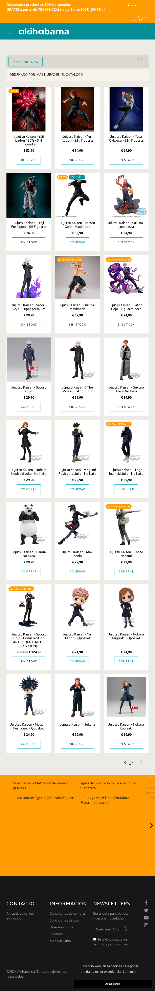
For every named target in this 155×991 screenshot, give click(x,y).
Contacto (56, 934)
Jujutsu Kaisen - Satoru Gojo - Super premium (29, 307)
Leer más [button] (129, 971)
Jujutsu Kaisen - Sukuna (77, 724)
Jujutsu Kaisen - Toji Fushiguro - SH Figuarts (28, 225)
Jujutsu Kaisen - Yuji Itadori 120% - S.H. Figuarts (29, 140)
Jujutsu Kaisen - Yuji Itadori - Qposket (77, 636)
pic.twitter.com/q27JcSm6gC (33, 793)
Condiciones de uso (64, 920)
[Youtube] (146, 918)
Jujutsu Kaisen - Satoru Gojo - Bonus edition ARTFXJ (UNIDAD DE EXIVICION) (29, 640)
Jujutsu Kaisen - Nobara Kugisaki (126, 726)
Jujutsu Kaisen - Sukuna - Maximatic (77, 307)
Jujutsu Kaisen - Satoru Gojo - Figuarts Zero (126, 307)
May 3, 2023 (119, 802)
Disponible (77, 177)
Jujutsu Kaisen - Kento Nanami (126, 554)
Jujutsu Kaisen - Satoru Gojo (29, 389)
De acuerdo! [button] (113, 983)
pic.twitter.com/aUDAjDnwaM (102, 793)
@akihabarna (37, 788)
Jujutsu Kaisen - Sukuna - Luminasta (126, 225)
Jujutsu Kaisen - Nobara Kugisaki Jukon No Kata (29, 471)
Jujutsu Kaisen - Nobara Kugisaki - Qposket (126, 636)
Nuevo (13, 91)
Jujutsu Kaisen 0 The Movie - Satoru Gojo (77, 389)
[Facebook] (146, 903)
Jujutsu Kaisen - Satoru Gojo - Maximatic (77, 225)
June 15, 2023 (23, 802)
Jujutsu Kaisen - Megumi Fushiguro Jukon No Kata (77, 471)
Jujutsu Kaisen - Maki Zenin (77, 554)
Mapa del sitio (60, 941)
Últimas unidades (70, 259)
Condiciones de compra (67, 913)
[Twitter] (146, 910)
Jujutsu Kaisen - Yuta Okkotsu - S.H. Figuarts (126, 138)
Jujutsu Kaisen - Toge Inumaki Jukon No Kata (126, 471)
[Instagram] (146, 925)
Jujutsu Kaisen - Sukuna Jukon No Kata (126, 389)
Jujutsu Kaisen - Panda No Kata (29, 554)
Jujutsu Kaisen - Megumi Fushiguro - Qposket (28, 726)
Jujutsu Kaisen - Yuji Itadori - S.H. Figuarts (77, 138)
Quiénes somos (61, 927)
